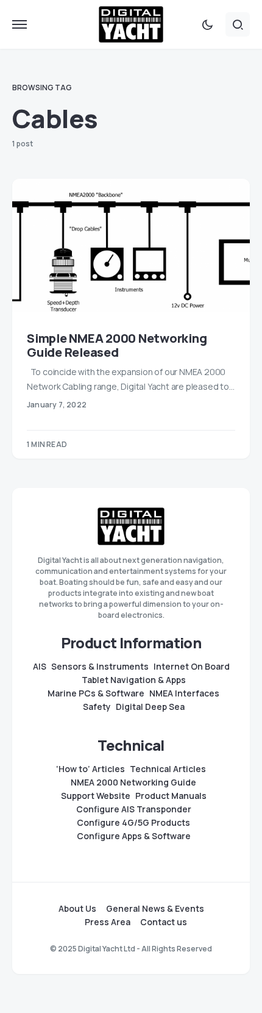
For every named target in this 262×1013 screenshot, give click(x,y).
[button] (19, 24)
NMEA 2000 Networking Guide (133, 782)
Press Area (107, 922)
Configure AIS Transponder (133, 809)
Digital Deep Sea (150, 707)
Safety (97, 707)
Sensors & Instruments (100, 666)
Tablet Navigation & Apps (134, 680)
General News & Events (155, 908)
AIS (39, 666)
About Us (77, 908)
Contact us (163, 922)
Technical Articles (168, 769)
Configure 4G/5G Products (133, 822)
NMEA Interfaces (184, 693)
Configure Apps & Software (134, 836)
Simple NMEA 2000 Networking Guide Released (117, 345)
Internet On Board (192, 666)
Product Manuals (171, 796)
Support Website (95, 796)
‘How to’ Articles (90, 769)
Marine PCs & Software (96, 693)
